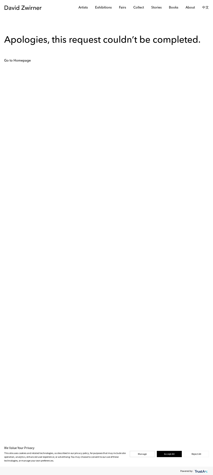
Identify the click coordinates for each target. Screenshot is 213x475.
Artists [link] (83, 7)
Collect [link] (138, 7)
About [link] (190, 7)
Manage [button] (142, 453)
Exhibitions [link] (103, 7)
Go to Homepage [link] (17, 60)
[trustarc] (201, 471)
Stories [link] (156, 7)
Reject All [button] (196, 453)
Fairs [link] (122, 7)
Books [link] (173, 7)
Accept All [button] (169, 453)
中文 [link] (205, 7)
